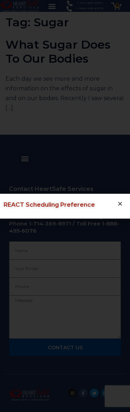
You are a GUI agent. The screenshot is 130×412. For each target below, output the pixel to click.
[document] (65, 206)
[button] (120, 203)
